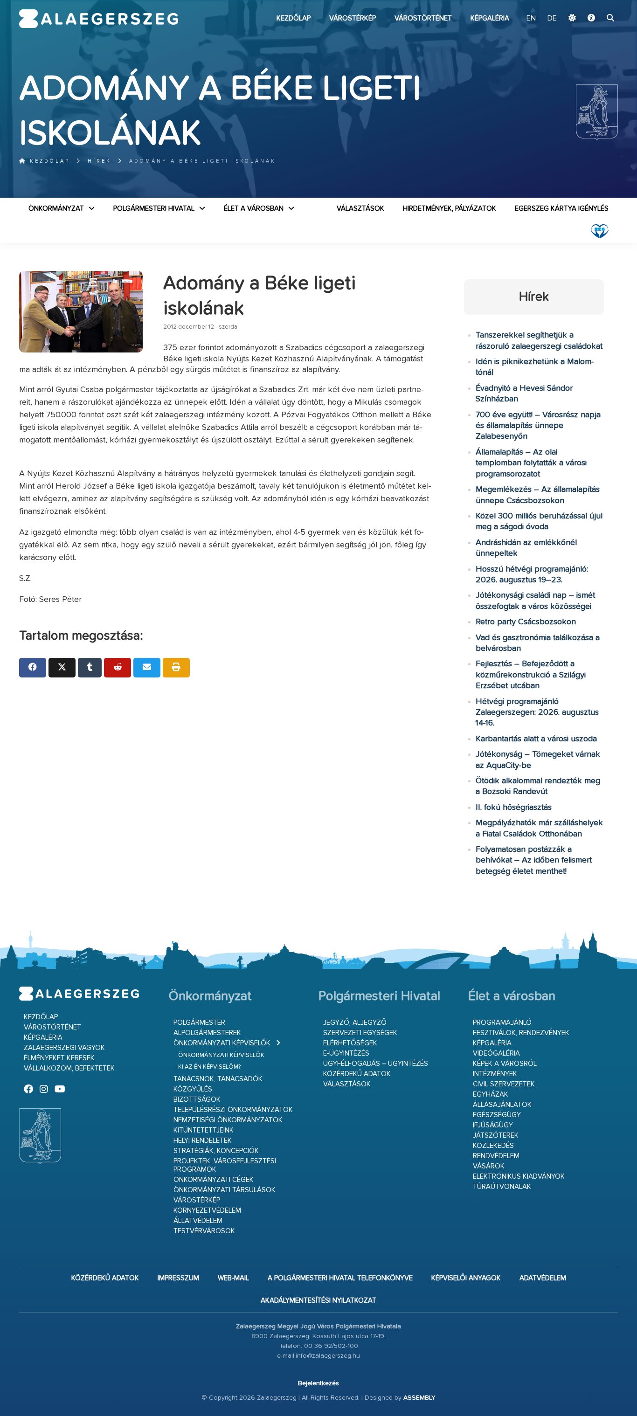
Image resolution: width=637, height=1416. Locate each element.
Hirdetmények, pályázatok (449, 208)
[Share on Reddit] (117, 667)
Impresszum (178, 1278)
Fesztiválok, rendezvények (521, 1032)
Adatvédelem (542, 1278)
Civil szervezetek (504, 1084)
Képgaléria (490, 18)
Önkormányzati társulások (224, 1190)
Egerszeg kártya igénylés (562, 208)
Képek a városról (505, 1063)
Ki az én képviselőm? (209, 1067)
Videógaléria (496, 1053)
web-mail (233, 1278)
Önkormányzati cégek (213, 1179)
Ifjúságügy (493, 1125)
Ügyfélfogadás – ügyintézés (375, 1063)
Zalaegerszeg (98, 18)
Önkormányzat (56, 208)
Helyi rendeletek (202, 1140)
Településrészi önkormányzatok (233, 1109)
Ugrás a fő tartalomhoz (594, 4)
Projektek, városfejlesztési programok (224, 1165)
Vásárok (489, 1166)
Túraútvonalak (502, 1186)
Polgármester (199, 1022)
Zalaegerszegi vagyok (64, 1047)
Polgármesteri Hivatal (153, 208)
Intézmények (495, 1074)
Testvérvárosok (204, 1231)
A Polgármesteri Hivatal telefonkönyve (340, 1278)
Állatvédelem (197, 1220)
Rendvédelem (496, 1156)
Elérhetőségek (350, 1043)
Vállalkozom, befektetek (69, 1068)
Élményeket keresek (59, 1058)
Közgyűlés (192, 1089)
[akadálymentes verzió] (591, 19)
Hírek (99, 161)
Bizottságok (197, 1099)
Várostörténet (423, 18)
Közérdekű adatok (357, 1074)
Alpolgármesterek (207, 1032)
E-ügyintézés (346, 1053)
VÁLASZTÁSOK (360, 208)
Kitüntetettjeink (203, 1130)
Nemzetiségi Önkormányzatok (228, 1120)
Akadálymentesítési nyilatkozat (318, 1300)
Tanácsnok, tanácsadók (218, 1079)
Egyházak (490, 1094)
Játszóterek (496, 1135)
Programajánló (502, 1022)
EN (531, 18)
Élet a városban (254, 208)
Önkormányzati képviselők (221, 1043)
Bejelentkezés (318, 1383)
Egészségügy (497, 1115)
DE (552, 18)
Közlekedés (493, 1145)
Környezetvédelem (207, 1210)
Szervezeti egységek (360, 1032)
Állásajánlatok (502, 1104)
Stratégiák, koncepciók (216, 1150)
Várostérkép (352, 18)
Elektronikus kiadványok (519, 1176)
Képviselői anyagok (466, 1278)
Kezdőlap (294, 18)
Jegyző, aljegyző (355, 1022)
